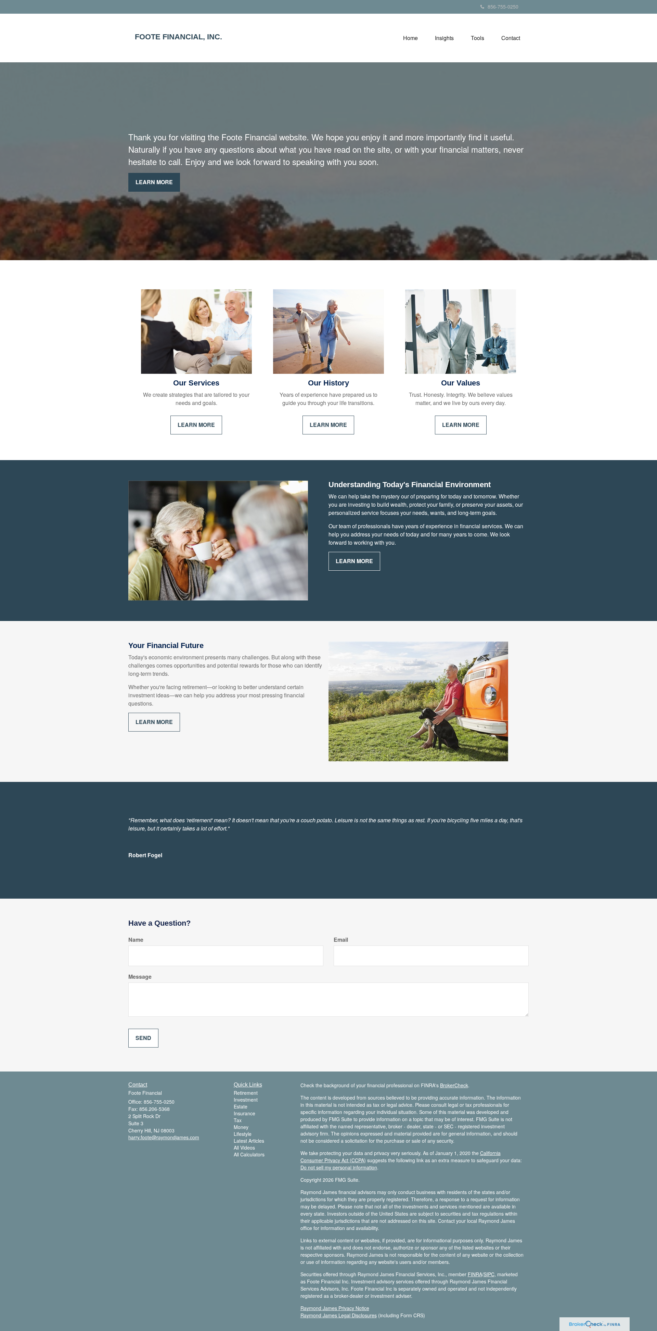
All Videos (244, 1147)
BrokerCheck (454, 1085)
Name (135, 939)
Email (341, 939)
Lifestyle (243, 1133)
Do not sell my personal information (338, 1167)
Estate (240, 1106)
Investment (246, 1099)
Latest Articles (249, 1140)
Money (241, 1127)
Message (140, 976)
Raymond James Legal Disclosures (338, 1315)
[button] (444, 38)
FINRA (475, 1274)
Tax (238, 1120)
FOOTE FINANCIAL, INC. (178, 37)
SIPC (489, 1274)
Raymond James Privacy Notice (334, 1308)
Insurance (244, 1113)
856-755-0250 (503, 6)
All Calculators (249, 1154)
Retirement (246, 1092)
